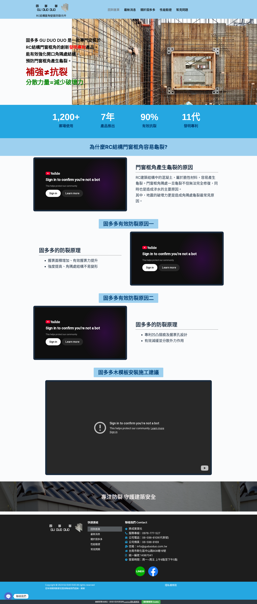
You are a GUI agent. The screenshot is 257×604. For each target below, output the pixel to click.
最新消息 (130, 9)
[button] (128, 224)
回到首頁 (114, 9)
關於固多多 (147, 9)
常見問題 (182, 9)
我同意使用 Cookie (151, 602)
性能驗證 (166, 9)
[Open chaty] (8, 596)
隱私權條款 (171, 585)
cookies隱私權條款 (131, 602)
